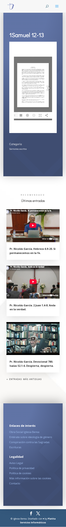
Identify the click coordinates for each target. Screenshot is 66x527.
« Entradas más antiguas (24, 379)
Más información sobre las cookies (30, 478)
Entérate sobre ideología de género (30, 437)
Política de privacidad (21, 468)
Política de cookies (20, 473)
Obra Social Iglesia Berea (24, 432)
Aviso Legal (16, 463)
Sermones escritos (18, 148)
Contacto (14, 483)
